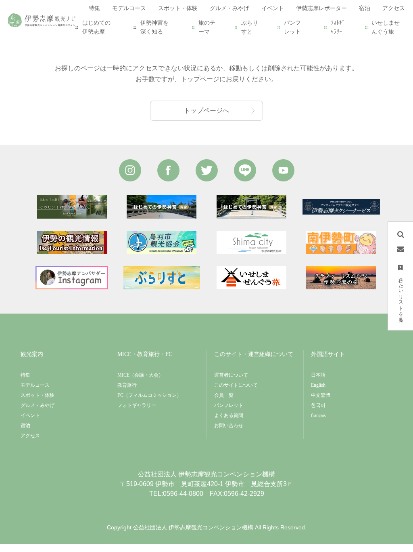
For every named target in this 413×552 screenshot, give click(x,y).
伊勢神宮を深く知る (154, 27)
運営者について (231, 375)
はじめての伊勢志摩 (96, 27)
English (318, 385)
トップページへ (206, 110)
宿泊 (25, 425)
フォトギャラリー (136, 405)
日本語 (318, 375)
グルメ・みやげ (37, 405)
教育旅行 (127, 385)
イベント (30, 415)
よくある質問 (228, 415)
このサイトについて (236, 385)
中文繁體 (320, 395)
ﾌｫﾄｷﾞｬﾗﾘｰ (338, 27)
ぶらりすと (249, 27)
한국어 (318, 405)
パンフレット (292, 27)
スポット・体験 (37, 395)
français (318, 415)
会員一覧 (224, 395)
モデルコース (35, 385)
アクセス (30, 435)
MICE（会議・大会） (140, 375)
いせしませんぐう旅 (385, 27)
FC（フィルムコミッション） (149, 395)
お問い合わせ (228, 425)
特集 (25, 375)
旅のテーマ (206, 27)
